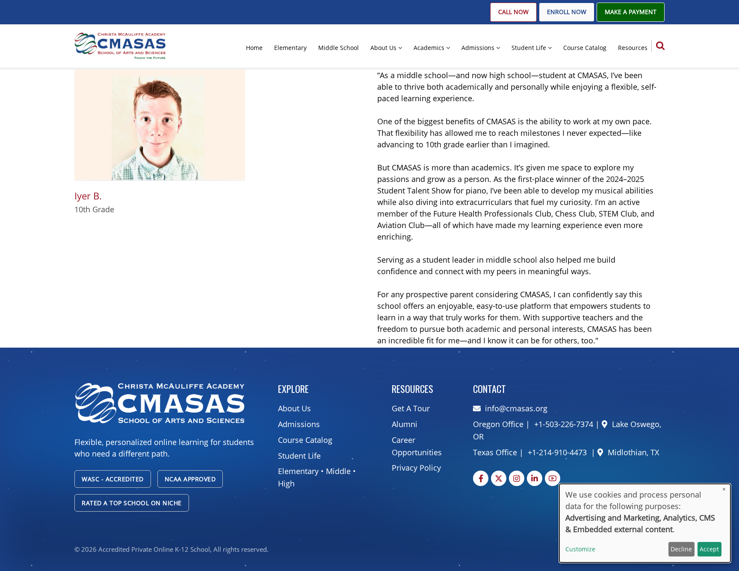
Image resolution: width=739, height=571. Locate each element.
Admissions (477, 48)
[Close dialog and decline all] (724, 489)
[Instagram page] (516, 478)
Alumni (404, 424)
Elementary (290, 48)
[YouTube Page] (552, 478)
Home (254, 48)
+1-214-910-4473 (557, 452)
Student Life (528, 48)
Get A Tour (411, 408)
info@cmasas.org (516, 408)
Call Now (513, 12)
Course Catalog (584, 48)
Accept (709, 549)
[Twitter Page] (498, 478)
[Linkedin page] (534, 478)
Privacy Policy (416, 468)
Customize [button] (580, 549)
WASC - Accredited (113, 479)
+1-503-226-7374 (562, 424)
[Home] (120, 45)
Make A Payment (630, 12)
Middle (338, 471)
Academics (429, 48)
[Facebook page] (480, 478)
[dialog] (644, 523)
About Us (383, 48)
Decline (681, 549)
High (286, 483)
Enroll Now (566, 12)
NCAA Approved (190, 479)
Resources (632, 48)
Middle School (338, 48)
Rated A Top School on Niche (132, 503)
